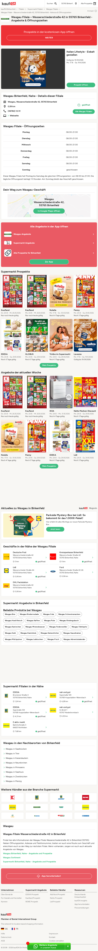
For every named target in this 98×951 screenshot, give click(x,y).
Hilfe (3, 934)
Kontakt (52, 937)
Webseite (14, 115)
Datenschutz (6, 937)
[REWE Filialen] (85, 797)
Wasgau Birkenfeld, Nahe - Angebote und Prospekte (27, 853)
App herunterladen (82, 904)
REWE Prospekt (32, 902)
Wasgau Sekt (10, 633)
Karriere (4, 902)
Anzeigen (90, 11)
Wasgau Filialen (52, 9)
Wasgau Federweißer (58, 627)
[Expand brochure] (33, 69)
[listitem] (12, 296)
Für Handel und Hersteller (11, 898)
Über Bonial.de (7, 894)
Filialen (21, 9)
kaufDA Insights (81, 901)
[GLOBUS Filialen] (12, 815)
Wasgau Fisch (53, 639)
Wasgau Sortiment (11, 857)
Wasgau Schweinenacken (69, 614)
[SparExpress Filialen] (61, 815)
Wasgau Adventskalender (74, 639)
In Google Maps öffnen (49, 211)
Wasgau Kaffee (33, 620)
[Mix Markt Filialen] (61, 807)
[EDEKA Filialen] (36, 797)
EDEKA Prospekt (32, 894)
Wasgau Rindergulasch (69, 620)
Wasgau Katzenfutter (50, 633)
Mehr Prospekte (49, 365)
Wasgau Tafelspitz (79, 627)
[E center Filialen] (61, 797)
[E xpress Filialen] (36, 815)
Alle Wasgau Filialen (83, 111)
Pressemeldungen (82, 908)
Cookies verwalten (56, 941)
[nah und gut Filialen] (12, 807)
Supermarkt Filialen (35, 9)
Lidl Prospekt (55, 902)
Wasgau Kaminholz (28, 633)
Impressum (53, 934)
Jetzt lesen (55, 529)
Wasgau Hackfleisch (13, 620)
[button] (49, 68)
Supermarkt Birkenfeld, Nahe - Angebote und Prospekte (29, 861)
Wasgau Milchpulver (13, 639)
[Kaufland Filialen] (12, 797)
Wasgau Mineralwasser (35, 627)
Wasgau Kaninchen (13, 627)
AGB (3, 941)
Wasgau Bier (10, 614)
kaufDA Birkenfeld (8, 9)
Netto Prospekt (56, 898)
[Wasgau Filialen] (36, 807)
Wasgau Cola (48, 614)
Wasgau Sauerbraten (72, 633)
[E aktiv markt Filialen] (85, 807)
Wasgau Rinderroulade (29, 614)
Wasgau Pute (49, 620)
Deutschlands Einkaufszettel (80, 895)
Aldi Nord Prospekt (57, 894)
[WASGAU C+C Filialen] (85, 815)
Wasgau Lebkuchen (34, 639)
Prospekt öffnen (81, 85)
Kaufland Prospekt (33, 898)
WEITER (49, 37)
